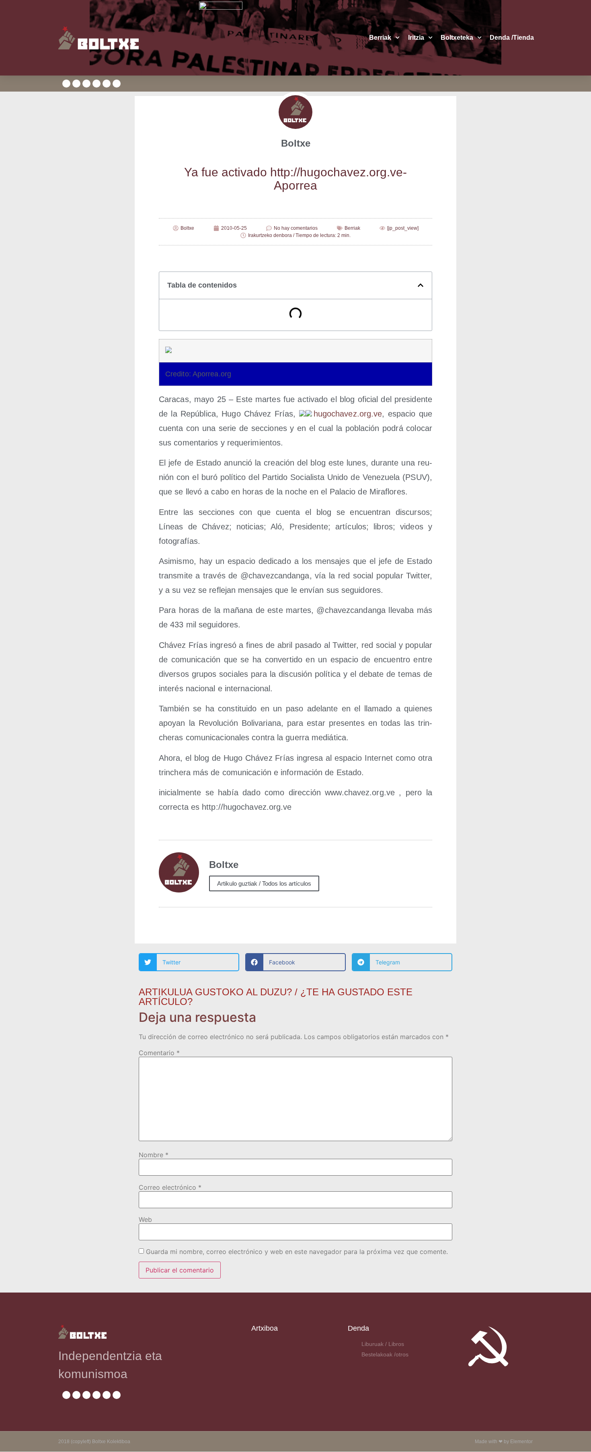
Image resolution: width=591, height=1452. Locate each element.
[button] (420, 285)
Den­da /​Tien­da (512, 37)
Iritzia (416, 37)
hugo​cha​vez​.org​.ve (348, 413)
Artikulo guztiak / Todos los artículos (264, 883)
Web (145, 1219)
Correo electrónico (170, 1187)
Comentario (159, 1053)
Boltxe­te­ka (457, 37)
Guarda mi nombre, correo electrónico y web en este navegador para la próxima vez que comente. (297, 1251)
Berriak (380, 37)
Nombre (153, 1155)
